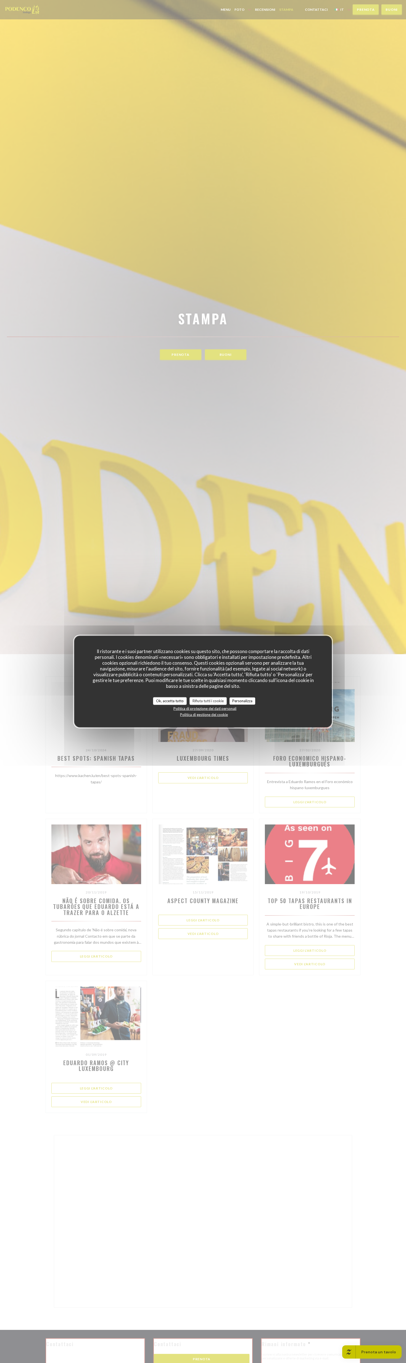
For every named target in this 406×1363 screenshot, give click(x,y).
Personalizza (242, 701)
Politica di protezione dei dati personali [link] (204, 708)
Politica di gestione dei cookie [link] (204, 714)
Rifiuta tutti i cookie (208, 701)
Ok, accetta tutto (170, 701)
